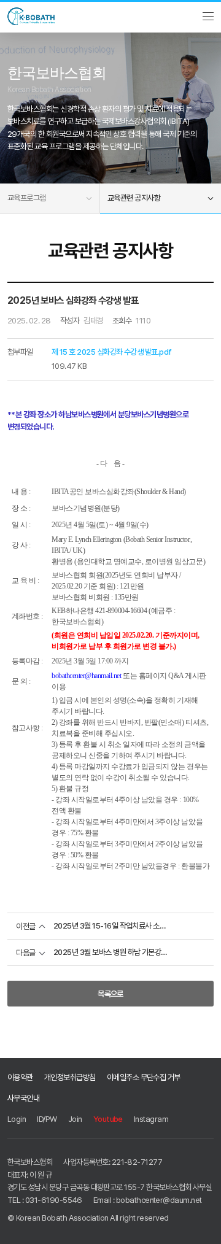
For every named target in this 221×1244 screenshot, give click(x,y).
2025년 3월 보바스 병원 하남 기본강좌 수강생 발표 (110, 952)
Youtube (108, 1119)
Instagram (151, 1119)
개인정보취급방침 (70, 1077)
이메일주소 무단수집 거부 (143, 1077)
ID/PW (46, 1119)
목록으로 (110, 994)
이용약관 (20, 1077)
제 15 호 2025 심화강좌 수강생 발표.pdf (112, 352)
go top (203, 1226)
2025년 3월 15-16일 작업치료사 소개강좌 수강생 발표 (110, 925)
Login (16, 1119)
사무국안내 (23, 1098)
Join (75, 1119)
